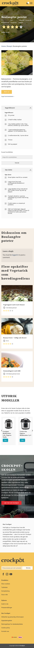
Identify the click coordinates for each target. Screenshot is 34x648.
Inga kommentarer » (7, 96)
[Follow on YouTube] (11, 574)
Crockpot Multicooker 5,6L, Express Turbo (7, 434)
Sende (17, 163)
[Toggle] (30, 108)
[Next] (32, 430)
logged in (15, 255)
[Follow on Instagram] (7, 574)
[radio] (4, 27)
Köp (5, 440)
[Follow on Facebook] (3, 574)
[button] (31, 3)
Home (3, 46)
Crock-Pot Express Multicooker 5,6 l (25, 433)
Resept (9, 46)
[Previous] (2, 430)
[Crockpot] (10, 3)
